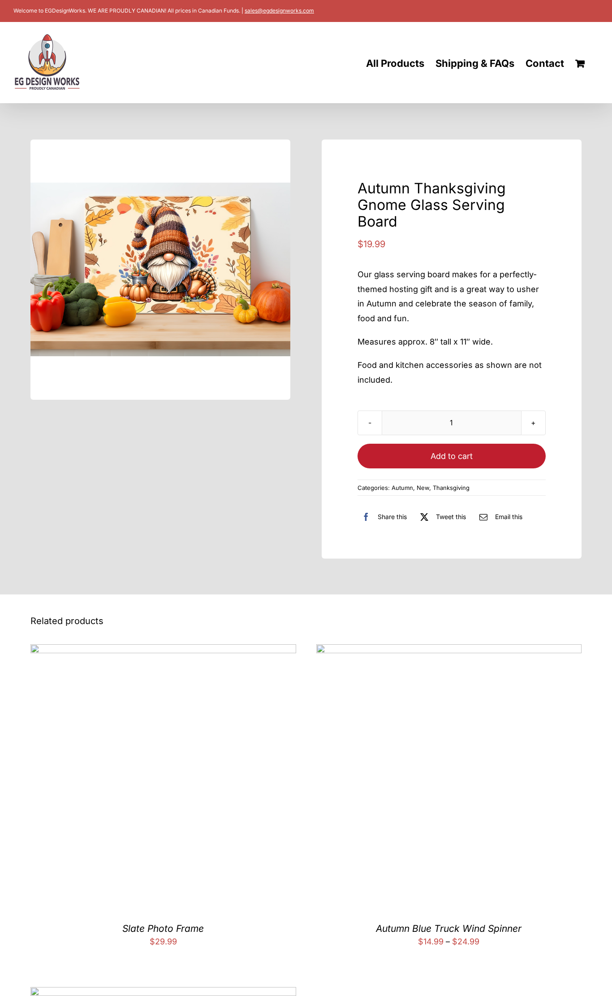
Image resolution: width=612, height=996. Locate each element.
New (423, 487)
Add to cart (452, 456)
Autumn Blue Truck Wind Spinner (448, 928)
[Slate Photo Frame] (163, 651)
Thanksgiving (451, 487)
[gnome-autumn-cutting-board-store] (160, 270)
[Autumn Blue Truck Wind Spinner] (449, 651)
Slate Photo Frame (163, 928)
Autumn (402, 487)
